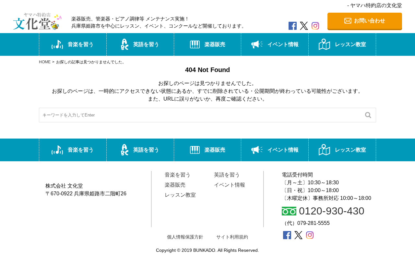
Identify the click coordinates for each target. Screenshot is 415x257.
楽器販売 (215, 44)
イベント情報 (283, 44)
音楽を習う (81, 44)
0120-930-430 (331, 211)
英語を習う (146, 44)
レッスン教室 (350, 44)
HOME (45, 62)
